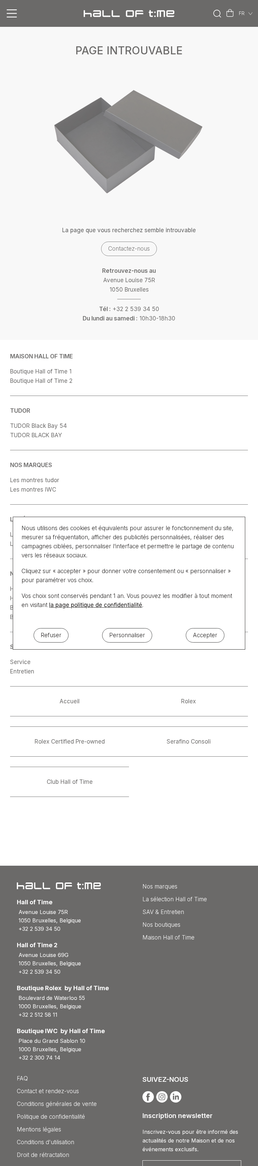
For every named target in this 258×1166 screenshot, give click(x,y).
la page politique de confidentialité (95, 605)
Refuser (51, 635)
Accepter (205, 635)
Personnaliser (127, 635)
